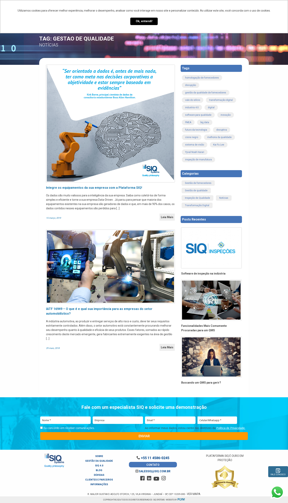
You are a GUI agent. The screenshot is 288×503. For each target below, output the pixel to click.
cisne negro (191, 137)
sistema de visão (194, 144)
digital (211, 107)
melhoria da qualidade (219, 137)
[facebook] (142, 478)
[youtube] (156, 479)
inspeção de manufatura (198, 159)
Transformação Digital (197, 205)
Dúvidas (99, 475)
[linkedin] (149, 478)
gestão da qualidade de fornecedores (205, 92)
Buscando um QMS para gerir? (201, 382)
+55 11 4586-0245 (154, 458)
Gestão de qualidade (196, 190)
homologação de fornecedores (202, 77)
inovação (226, 115)
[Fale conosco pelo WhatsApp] (277, 492)
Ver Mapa (193, 494)
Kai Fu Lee (218, 144)
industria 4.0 (192, 107)
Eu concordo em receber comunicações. (69, 428)
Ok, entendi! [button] (144, 21)
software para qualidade (198, 115)
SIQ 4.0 (99, 465)
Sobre (99, 456)
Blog (99, 470)
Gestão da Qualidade (99, 461)
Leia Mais (167, 217)
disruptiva (221, 129)
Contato (152, 464)
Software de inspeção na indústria (203, 273)
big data (204, 122)
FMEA (188, 122)
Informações (99, 484)
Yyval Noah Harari (194, 152)
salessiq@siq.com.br (154, 471)
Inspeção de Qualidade (197, 198)
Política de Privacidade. (230, 428)
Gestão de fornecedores (198, 183)
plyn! (181, 499)
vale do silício (192, 100)
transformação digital (221, 100)
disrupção (190, 85)
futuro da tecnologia (196, 129)
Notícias (223, 198)
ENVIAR (144, 436)
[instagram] (163, 478)
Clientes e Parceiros (99, 479)
